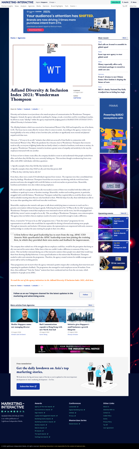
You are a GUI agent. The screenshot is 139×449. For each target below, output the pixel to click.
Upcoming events (112, 213)
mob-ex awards (41, 428)
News (100, 42)
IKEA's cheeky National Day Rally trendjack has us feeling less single (112, 90)
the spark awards (41, 434)
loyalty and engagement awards (45, 416)
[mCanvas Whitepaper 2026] (69, 21)
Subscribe (116, 2)
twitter (19, 109)
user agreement (108, 428)
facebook (27, 109)
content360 (73, 407)
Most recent (112, 38)
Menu (134, 2)
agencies (31, 6)
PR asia (72, 416)
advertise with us (109, 410)
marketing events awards (43, 419)
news (17, 6)
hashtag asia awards (42, 437)
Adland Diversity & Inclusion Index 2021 (67, 280)
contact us (106, 413)
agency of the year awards (44, 407)
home (13, 38)
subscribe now (30, 387)
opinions (46, 6)
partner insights (7, 6)
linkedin (35, 109)
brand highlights (57, 6)
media (38, 6)
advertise (133, 6)
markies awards (41, 425)
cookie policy (107, 416)
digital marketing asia (76, 410)
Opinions (101, 74)
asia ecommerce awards (43, 410)
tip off (124, 6)
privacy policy (107, 422)
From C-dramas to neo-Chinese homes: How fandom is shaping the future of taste (112, 79)
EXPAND (72, 413)
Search (126, 2)
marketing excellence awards (44, 422)
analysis (23, 6)
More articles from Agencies (51, 305)
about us (106, 407)
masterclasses (74, 424)
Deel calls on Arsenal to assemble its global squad (112, 45)
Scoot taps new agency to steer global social (110, 55)
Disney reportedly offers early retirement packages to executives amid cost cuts (111, 67)
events (72, 6)
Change (51, 2)
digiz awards (40, 413)
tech (66, 6)
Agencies (21, 38)
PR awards (39, 431)
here (91, 280)
